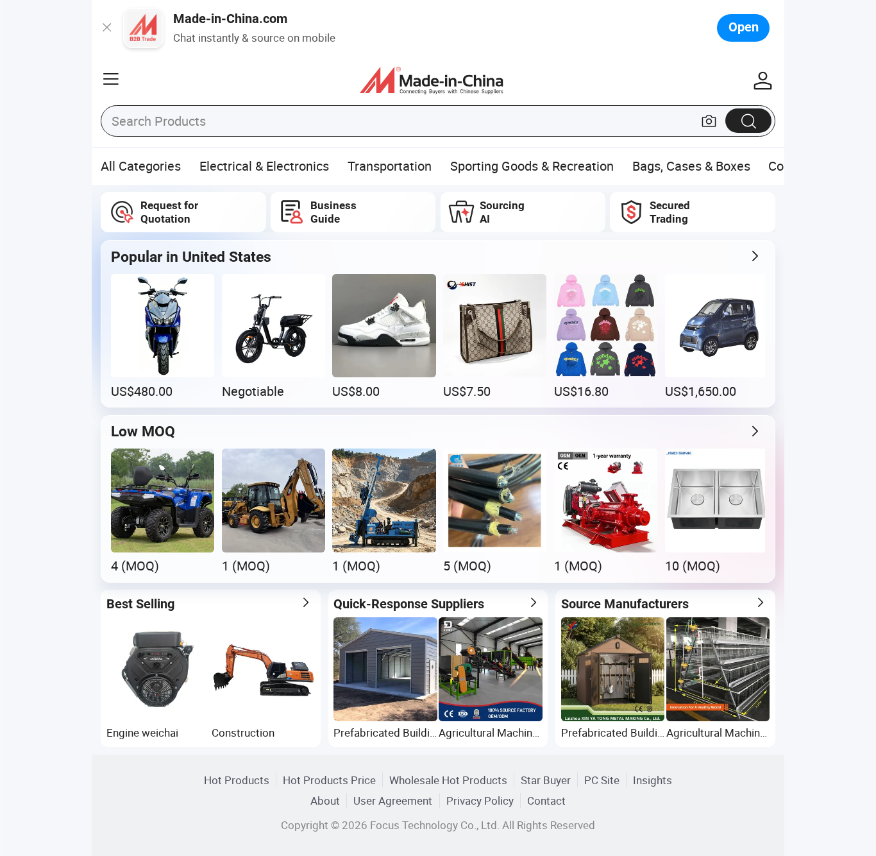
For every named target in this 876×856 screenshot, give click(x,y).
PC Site (601, 780)
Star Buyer (546, 780)
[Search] (748, 120)
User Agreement (392, 800)
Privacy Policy (480, 800)
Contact (546, 800)
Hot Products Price (329, 780)
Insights (652, 780)
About (325, 800)
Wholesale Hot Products (448, 780)
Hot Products (236, 780)
